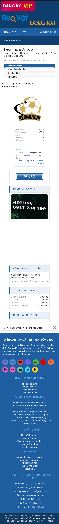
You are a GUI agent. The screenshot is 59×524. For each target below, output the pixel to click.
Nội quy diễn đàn (30, 387)
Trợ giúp (49, 521)
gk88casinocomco (31, 275)
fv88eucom (16, 275)
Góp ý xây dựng (29, 389)
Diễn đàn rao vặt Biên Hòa (28, 516)
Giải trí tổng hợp (29, 447)
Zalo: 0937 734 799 (31, 503)
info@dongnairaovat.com (32, 487)
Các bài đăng (14, 73)
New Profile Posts (13, 40)
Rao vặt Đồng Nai (31, 499)
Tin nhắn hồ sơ (15, 65)
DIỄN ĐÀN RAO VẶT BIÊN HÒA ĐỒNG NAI (28, 339)
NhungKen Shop (29, 463)
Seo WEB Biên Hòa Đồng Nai (30, 457)
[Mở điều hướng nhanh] (54, 327)
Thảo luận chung (29, 392)
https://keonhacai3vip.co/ (34, 155)
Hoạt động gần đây (16, 69)
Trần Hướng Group (29, 466)
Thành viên (11, 32)
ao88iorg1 (29, 277)
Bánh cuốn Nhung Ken (29, 460)
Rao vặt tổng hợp (29, 435)
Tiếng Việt (9, 521)
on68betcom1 (17, 277)
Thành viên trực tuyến (26, 268)
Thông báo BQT (29, 384)
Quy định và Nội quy (26, 521)
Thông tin (12, 77)
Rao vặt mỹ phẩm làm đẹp (29, 441)
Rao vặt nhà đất (29, 438)
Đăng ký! (29, 176)
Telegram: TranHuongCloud (31, 507)
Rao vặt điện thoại (29, 444)
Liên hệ (40, 521)
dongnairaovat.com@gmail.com (32, 491)
